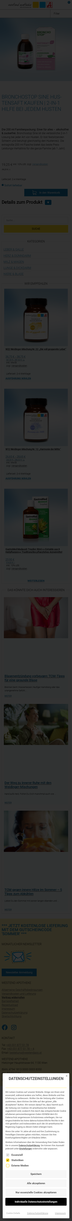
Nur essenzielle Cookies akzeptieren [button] (36, 1192)
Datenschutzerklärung (29, 1145)
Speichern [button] (36, 1174)
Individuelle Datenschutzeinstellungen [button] (36, 1201)
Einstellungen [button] (25, 1148)
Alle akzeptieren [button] (36, 1183)
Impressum (60, 1213)
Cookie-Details (13, 1213)
